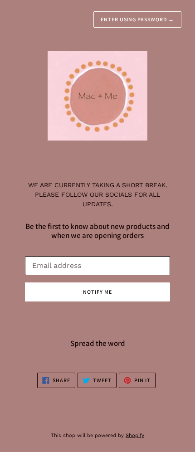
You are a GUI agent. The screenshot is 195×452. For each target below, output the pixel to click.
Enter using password (137, 19)
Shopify (135, 435)
